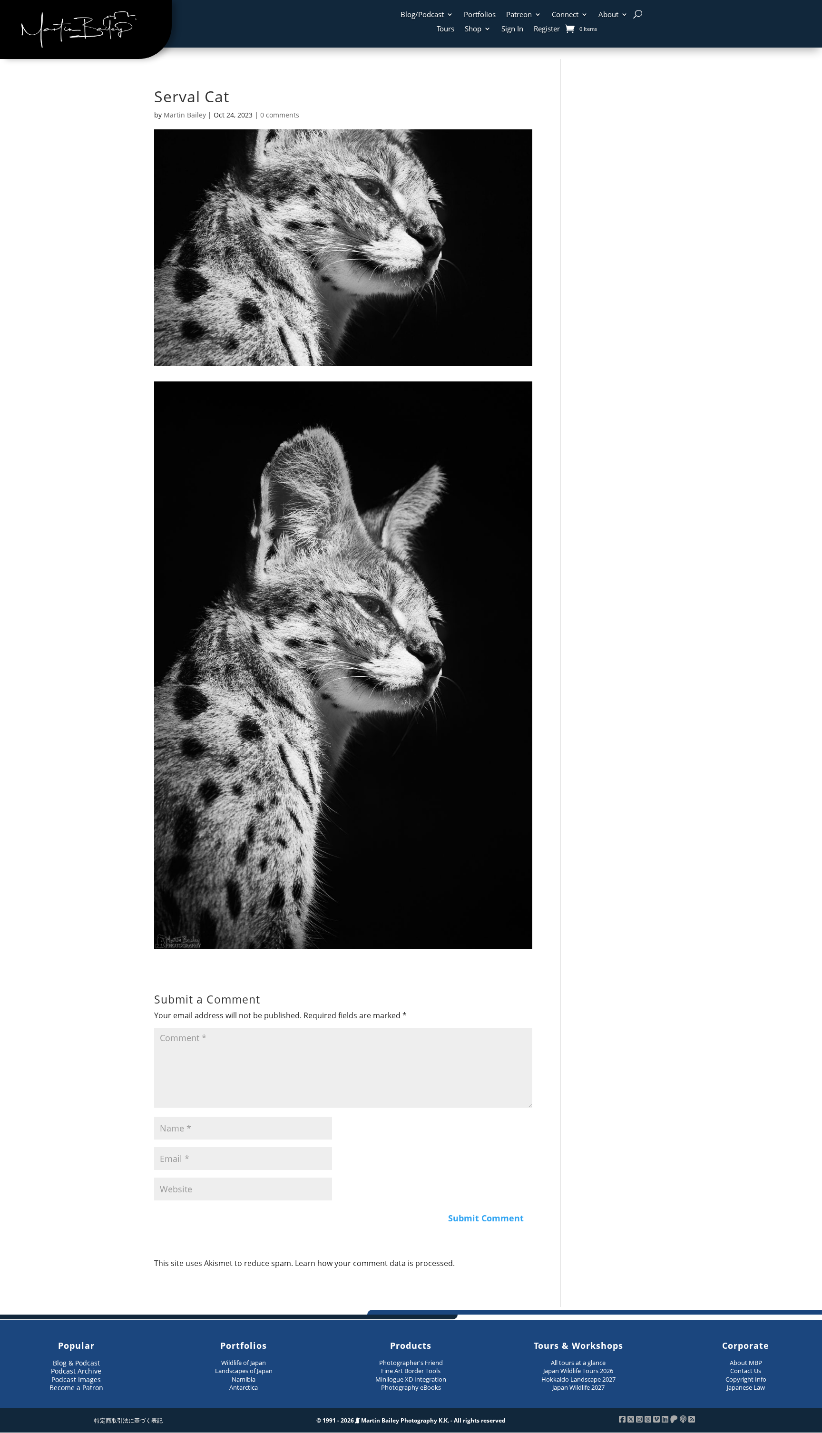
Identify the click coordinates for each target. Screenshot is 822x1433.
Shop (473, 29)
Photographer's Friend (411, 1362)
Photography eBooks (411, 1387)
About (608, 15)
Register (547, 29)
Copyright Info (745, 1379)
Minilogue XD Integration (410, 1379)
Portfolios (480, 15)
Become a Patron (76, 1387)
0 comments (279, 114)
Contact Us (745, 1370)
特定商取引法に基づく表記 (128, 1420)
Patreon (519, 15)
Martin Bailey (185, 114)
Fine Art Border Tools (410, 1370)
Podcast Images (76, 1379)
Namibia (243, 1379)
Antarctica (243, 1387)
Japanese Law (746, 1387)
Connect (565, 15)
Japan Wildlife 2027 (578, 1387)
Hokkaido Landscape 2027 (578, 1379)
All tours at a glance (578, 1362)
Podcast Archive (76, 1370)
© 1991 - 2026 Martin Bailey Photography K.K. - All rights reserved (411, 1420)
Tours (445, 29)
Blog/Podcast (422, 15)
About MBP (746, 1362)
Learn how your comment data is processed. (375, 1263)
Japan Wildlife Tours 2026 (578, 1370)
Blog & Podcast (76, 1362)
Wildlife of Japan (243, 1362)
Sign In (512, 29)
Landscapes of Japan (244, 1370)
